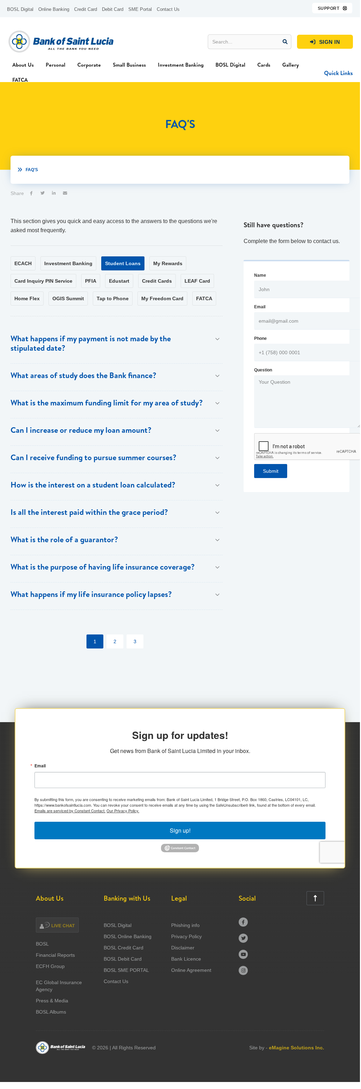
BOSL (42, 944)
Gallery (290, 64)
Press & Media (52, 1000)
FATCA (20, 79)
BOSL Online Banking (128, 936)
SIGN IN (325, 42)
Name (260, 275)
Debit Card (112, 9)
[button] (332, 8)
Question (263, 370)
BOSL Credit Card (123, 947)
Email (259, 306)
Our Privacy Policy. (123, 810)
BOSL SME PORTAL (126, 970)
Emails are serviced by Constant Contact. (69, 810)
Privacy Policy (186, 936)
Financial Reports (55, 955)
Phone (260, 338)
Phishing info (185, 925)
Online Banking (53, 9)
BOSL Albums (51, 1012)
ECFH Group (50, 966)
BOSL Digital (20, 9)
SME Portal (140, 9)
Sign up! (180, 830)
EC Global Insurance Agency (59, 986)
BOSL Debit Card (123, 959)
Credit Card (85, 9)
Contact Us (168, 9)
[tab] (23, 263)
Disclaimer (182, 947)
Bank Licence (186, 959)
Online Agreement (191, 970)
